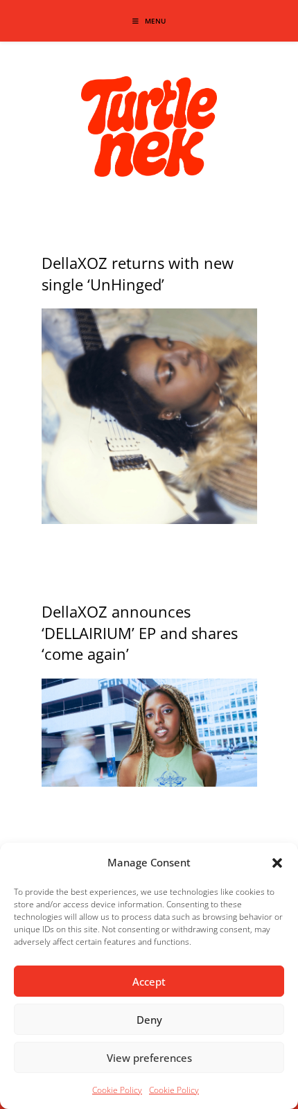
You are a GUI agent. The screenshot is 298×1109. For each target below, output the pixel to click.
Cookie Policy (117, 1090)
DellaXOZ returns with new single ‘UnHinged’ (138, 273)
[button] (277, 863)
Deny (149, 1020)
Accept (149, 981)
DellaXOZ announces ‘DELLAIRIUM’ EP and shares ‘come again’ (140, 633)
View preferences (149, 1058)
